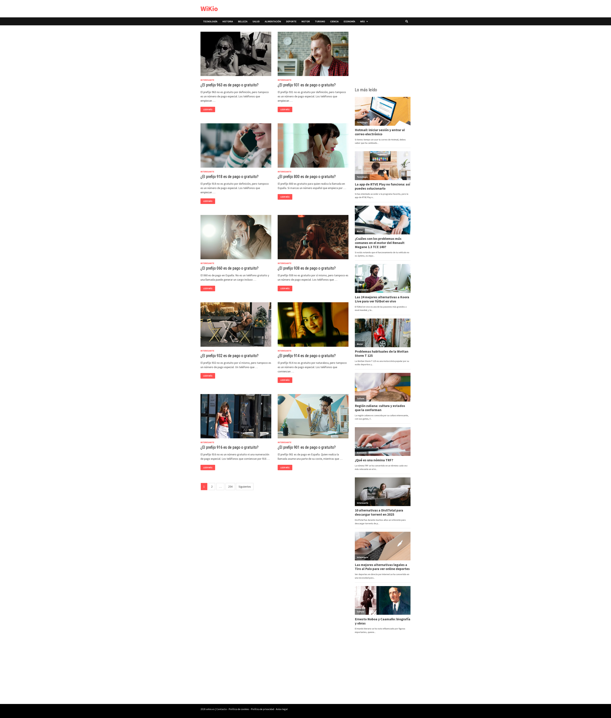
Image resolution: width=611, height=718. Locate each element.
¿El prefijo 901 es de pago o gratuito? (307, 447)
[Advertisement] (383, 55)
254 (230, 486)
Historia (227, 21)
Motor (306, 21)
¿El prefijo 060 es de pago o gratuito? (229, 268)
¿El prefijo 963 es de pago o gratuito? (229, 85)
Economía (349, 21)
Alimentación (273, 21)
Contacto (221, 709)
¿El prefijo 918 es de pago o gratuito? (229, 176)
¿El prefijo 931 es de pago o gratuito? (307, 85)
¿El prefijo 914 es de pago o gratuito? (307, 355)
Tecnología (210, 21)
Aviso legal (282, 709)
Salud (256, 21)
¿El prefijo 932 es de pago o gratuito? (229, 355)
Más (362, 21)
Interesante (207, 80)
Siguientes (245, 486)
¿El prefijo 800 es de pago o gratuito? (307, 176)
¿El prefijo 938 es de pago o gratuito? (307, 268)
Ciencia (334, 21)
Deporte (291, 21)
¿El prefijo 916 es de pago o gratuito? (229, 447)
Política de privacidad (262, 709)
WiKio (209, 8)
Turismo (320, 21)
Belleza (242, 21)
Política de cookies (239, 709)
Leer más (208, 109)
